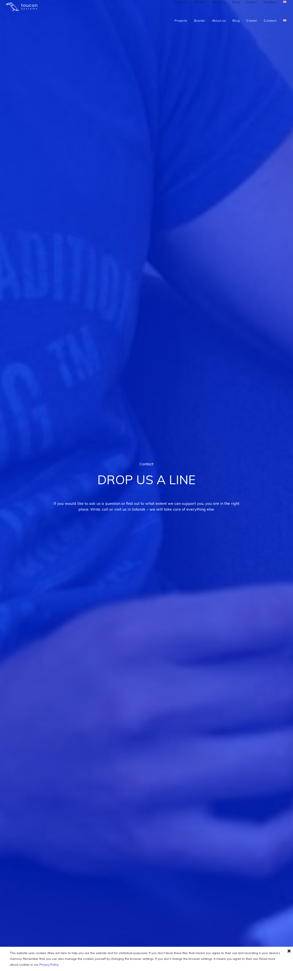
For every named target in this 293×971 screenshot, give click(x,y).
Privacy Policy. (49, 964)
